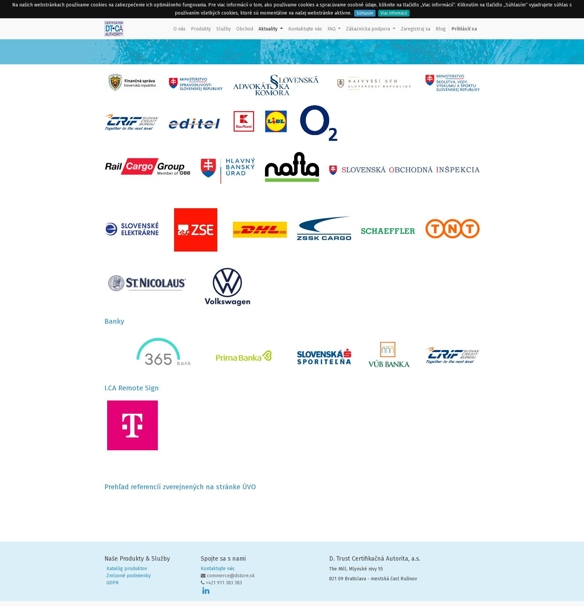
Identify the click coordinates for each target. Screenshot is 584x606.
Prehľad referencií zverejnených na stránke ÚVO (180, 486)
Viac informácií (394, 13)
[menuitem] (179, 29)
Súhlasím (365, 13)
